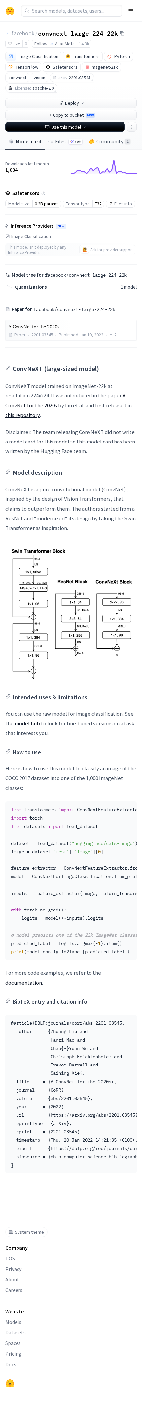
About (12, 1279)
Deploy (72, 103)
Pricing (13, 1353)
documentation (23, 982)
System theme (29, 1232)
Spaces (13, 1343)
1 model (129, 287)
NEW (61, 226)
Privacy (13, 1269)
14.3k (84, 44)
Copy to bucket (73, 115)
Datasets (15, 1332)
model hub (27, 723)
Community (112, 141)
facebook (23, 33)
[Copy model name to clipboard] (122, 33)
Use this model (66, 127)
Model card (28, 141)
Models (13, 1322)
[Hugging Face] (10, 1383)
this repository (22, 415)
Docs (10, 1364)
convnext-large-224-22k (78, 33)
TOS (10, 1258)
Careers (13, 1290)
